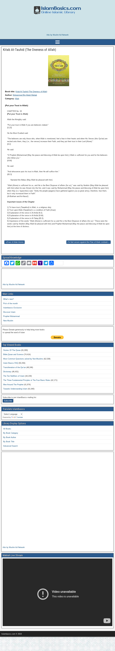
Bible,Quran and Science (13, 354)
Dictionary (7, 372)
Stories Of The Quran (12, 350)
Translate (19, 417)
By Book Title (8, 442)
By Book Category (10, 433)
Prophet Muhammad (11, 316)
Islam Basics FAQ (10, 363)
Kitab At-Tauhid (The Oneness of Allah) (31, 92)
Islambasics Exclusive (12, 308)
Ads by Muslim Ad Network (58, 35)
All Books (7, 429)
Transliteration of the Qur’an (14, 367)
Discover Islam (9, 312)
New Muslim (8, 321)
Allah (17, 99)
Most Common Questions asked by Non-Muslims (23, 359)
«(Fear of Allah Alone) (14, 242)
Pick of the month (10, 303)
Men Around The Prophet (13, 385)
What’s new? (8, 299)
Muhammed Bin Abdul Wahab (25, 95)
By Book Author (9, 437)
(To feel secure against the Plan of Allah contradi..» (88, 242)
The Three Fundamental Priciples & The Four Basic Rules (26, 380)
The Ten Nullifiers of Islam (14, 376)
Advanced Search (10, 446)
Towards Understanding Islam (15, 389)
